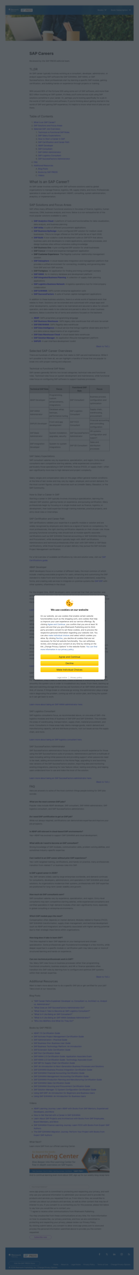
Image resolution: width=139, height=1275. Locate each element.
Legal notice (62, 677)
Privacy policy (76, 677)
